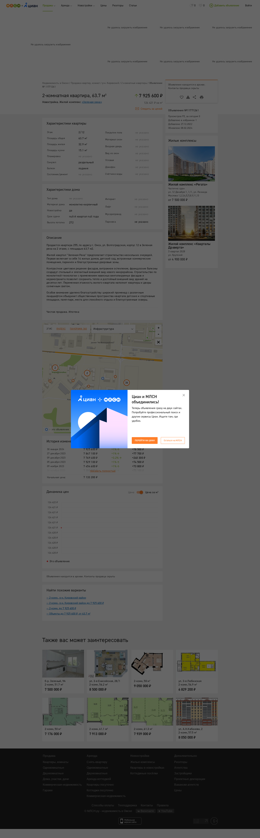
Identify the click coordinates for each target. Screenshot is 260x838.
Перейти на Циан (145, 440)
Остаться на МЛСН (173, 440)
